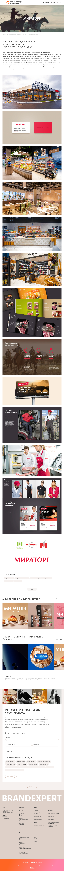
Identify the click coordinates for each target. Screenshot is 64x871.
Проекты (21, 807)
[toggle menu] (4, 2)
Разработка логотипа (9, 578)
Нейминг (20, 814)
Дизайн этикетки (22, 822)
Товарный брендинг (22, 810)
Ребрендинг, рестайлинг (23, 819)
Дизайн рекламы (18, 580)
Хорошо (32, 867)
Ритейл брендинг (22, 813)
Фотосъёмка (21, 823)
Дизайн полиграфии (51, 828)
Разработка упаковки (37, 826)
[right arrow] (61, 598)
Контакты (35, 838)
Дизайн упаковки (22, 820)
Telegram (35, 842)
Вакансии (35, 837)
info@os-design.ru (5, 821)
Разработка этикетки (37, 828)
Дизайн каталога (22, 851)
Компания (36, 832)
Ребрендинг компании (46, 578)
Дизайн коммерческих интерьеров (54, 815)
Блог (20, 832)
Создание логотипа (22, 839)
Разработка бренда (37, 816)
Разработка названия (37, 815)
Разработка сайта (51, 812)
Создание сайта (22, 827)
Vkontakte (35, 843)
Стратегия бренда (37, 812)
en (57, 2)
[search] (61, 2)
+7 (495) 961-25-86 (49, 2)
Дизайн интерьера (22, 825)
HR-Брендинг (36, 820)
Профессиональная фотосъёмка (53, 822)
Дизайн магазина (8, 580)
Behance (35, 841)
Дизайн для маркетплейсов (52, 825)
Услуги (35, 807)
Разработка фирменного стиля (22, 578)
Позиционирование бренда (24, 837)
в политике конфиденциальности (52, 865)
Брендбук (21, 818)
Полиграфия (21, 824)
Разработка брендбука (35, 578)
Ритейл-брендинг (22, 852)
